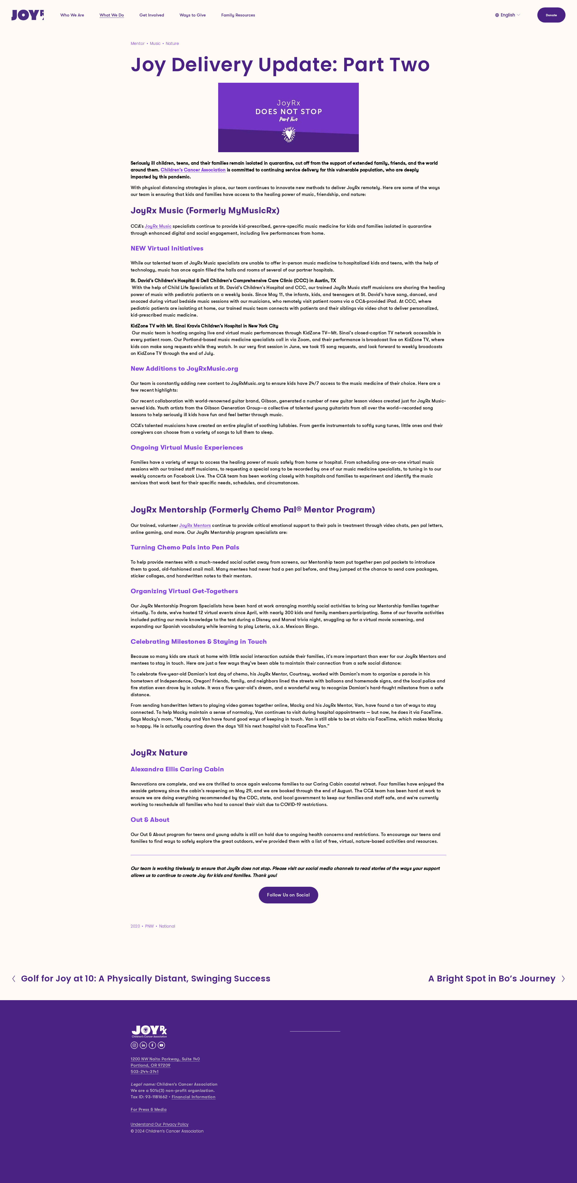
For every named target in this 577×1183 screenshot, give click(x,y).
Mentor (138, 43)
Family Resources (238, 15)
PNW (149, 926)
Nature (172, 43)
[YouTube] (161, 1045)
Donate (551, 15)
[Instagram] (134, 1045)
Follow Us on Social (288, 895)
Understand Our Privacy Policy (159, 1124)
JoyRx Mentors (195, 525)
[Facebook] (152, 1045)
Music (155, 43)
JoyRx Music (158, 226)
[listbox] (508, 15)
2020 (135, 926)
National (167, 926)
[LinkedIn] (143, 1045)
